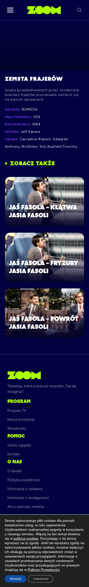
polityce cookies (26, 538)
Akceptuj (15, 579)
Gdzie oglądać (19, 445)
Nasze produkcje (21, 419)
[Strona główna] (44, 10)
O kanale (14, 471)
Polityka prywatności (23, 480)
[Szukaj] (79, 9)
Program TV (16, 410)
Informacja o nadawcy (25, 489)
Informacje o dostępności (28, 498)
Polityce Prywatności (44, 570)
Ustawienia (40, 579)
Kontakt (13, 454)
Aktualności (16, 428)
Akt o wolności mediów (25, 506)
